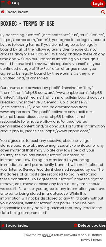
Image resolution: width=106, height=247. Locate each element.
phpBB (46, 235)
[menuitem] (103, 12)
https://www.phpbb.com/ (68, 131)
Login (98, 3)
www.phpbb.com (15, 111)
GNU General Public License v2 (61, 102)
